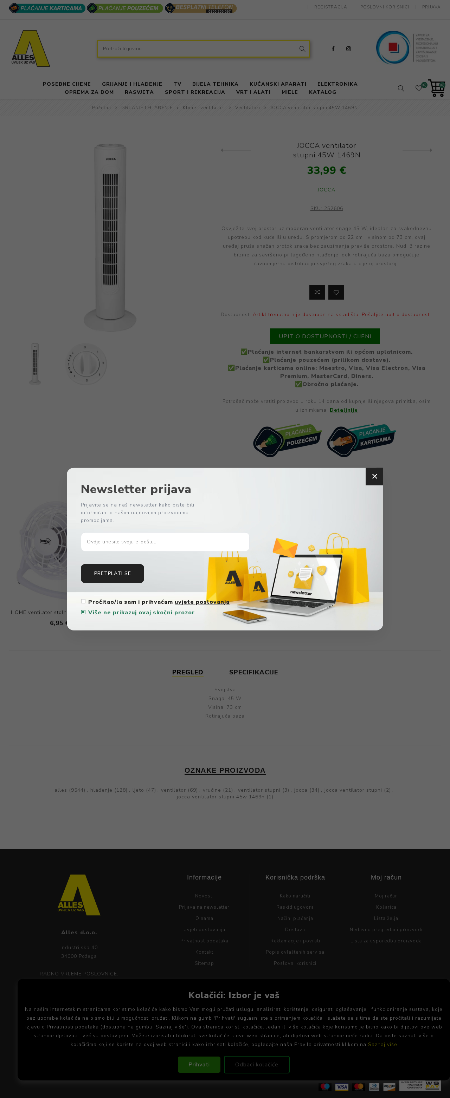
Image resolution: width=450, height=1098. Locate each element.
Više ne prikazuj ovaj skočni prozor (141, 612)
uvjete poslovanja (202, 602)
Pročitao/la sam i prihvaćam (159, 602)
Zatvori (374, 476)
